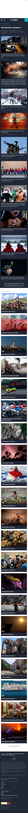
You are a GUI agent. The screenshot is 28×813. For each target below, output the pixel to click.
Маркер (2, 786)
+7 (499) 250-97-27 (17, 775)
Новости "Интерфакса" (5, 791)
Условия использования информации (8, 806)
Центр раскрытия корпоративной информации (9, 795)
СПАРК (2, 782)
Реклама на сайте (4, 755)
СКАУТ (2, 785)
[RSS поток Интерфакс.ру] (8, 798)
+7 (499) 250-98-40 (8, 775)
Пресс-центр (16, 753)
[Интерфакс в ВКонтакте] (6, 798)
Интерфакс (14, 20)
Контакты (3, 753)
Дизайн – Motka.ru (4, 808)
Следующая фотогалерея (13, 284)
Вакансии (22, 753)
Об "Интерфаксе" (9, 753)
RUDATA (2, 794)
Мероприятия (12, 755)
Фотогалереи (5, 23)
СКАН (2, 792)
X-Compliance (3, 784)
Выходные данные (5, 807)
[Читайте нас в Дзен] (2, 798)
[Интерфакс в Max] (11, 798)
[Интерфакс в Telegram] (4, 798)
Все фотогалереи (14, 746)
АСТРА (2, 788)
